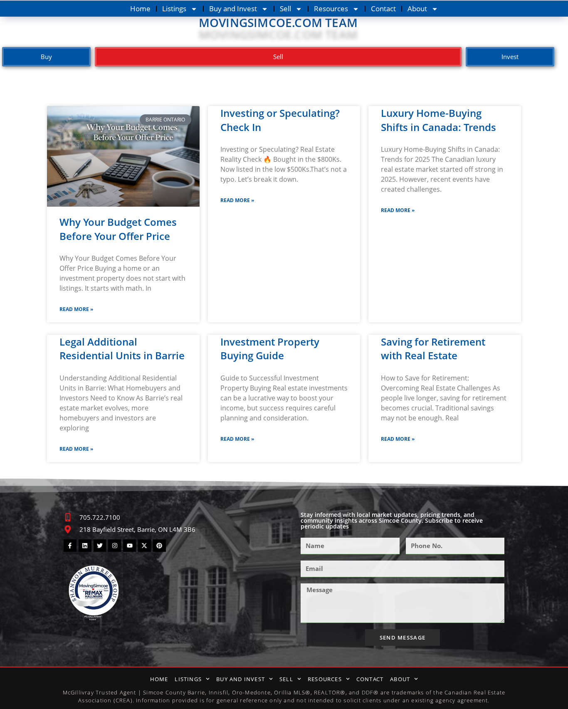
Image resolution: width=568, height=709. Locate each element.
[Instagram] (114, 545)
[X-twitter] (144, 545)
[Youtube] (129, 545)
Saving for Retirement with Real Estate (433, 349)
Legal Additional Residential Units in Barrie (122, 349)
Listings (174, 8)
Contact (383, 8)
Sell (285, 8)
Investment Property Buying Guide (269, 349)
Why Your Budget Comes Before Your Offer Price (118, 229)
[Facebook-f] (70, 545)
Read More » (76, 309)
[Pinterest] (159, 545)
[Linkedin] (85, 545)
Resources (331, 8)
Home (140, 8)
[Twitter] (100, 545)
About (417, 8)
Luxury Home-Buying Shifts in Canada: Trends (438, 120)
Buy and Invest (233, 8)
